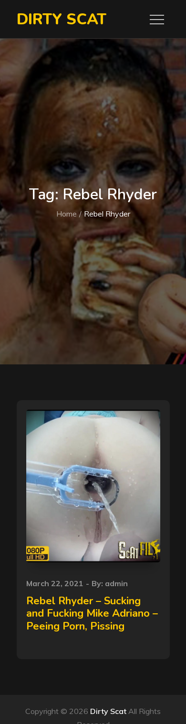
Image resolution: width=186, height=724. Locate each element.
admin (116, 583)
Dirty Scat (61, 19)
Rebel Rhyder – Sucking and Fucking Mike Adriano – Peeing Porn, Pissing (92, 613)
